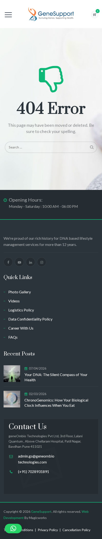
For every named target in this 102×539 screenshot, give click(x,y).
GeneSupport (41, 511)
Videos (14, 301)
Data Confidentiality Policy (30, 319)
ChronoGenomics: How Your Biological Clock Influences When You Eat (56, 402)
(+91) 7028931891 (33, 471)
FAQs (13, 337)
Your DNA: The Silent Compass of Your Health (56, 377)
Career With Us (20, 328)
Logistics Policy (21, 310)
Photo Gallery (19, 292)
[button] (13, 528)
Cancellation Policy (76, 530)
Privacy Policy (48, 530)
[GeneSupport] (51, 14)
